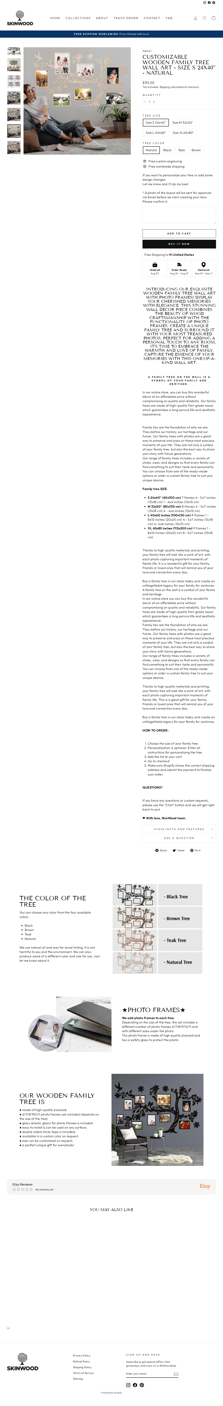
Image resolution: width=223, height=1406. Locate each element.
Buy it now (179, 244)
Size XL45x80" (183, 133)
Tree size (152, 115)
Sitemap (78, 1378)
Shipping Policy (82, 1367)
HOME (55, 18)
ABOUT (102, 18)
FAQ (169, 18)
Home (146, 50)
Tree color (154, 143)
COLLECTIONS (78, 18)
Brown (196, 150)
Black (167, 150)
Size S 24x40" (156, 122)
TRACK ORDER (126, 18)
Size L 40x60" (156, 133)
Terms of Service (83, 1373)
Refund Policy (81, 1361)
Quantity (152, 95)
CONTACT (152, 18)
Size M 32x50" (182, 122)
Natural (151, 150)
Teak (181, 150)
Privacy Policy (81, 1355)
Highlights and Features (179, 829)
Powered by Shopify (111, 1392)
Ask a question (179, 838)
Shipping (165, 87)
